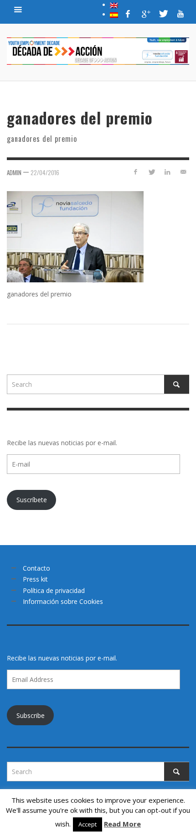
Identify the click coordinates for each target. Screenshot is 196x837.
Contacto (36, 568)
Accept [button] (87, 824)
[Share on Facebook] (135, 172)
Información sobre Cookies (63, 601)
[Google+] (145, 14)
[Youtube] (180, 14)
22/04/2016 (45, 172)
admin (14, 172)
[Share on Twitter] (151, 172)
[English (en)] (114, 4)
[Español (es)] (114, 14)
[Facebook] (128, 14)
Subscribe (30, 715)
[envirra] (18, 9)
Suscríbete (31, 499)
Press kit (35, 579)
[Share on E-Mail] (183, 172)
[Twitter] (162, 14)
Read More (122, 823)
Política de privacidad (54, 590)
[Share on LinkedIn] (167, 172)
